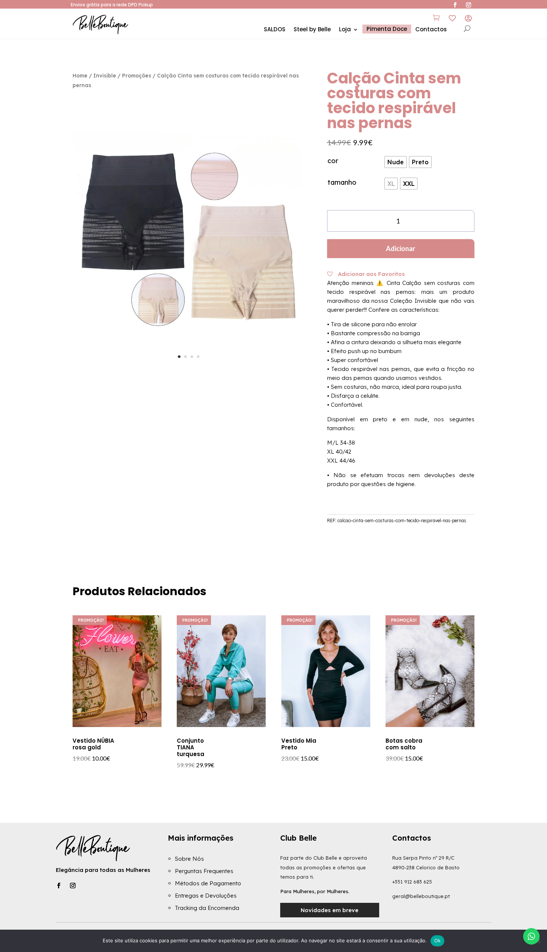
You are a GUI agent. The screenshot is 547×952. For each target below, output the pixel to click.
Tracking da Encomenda (207, 907)
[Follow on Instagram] (72, 885)
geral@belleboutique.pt (421, 896)
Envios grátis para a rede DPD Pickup (112, 4)
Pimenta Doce (387, 29)
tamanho (341, 182)
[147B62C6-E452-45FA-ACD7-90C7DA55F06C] (189, 370)
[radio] (395, 162)
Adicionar (400, 248)
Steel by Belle (312, 30)
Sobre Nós (189, 858)
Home (80, 75)
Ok (437, 940)
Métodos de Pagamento (208, 883)
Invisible (104, 75)
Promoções (136, 75)
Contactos (431, 30)
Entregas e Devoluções (206, 895)
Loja (345, 30)
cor (332, 160)
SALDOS (274, 30)
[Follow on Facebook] (58, 885)
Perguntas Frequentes (204, 871)
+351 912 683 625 (412, 882)
